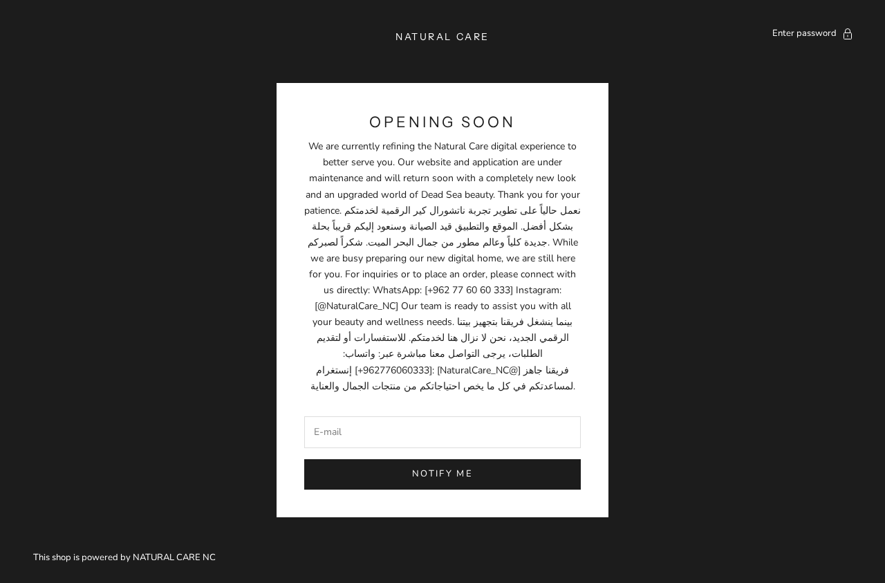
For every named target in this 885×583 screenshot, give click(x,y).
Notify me (442, 474)
